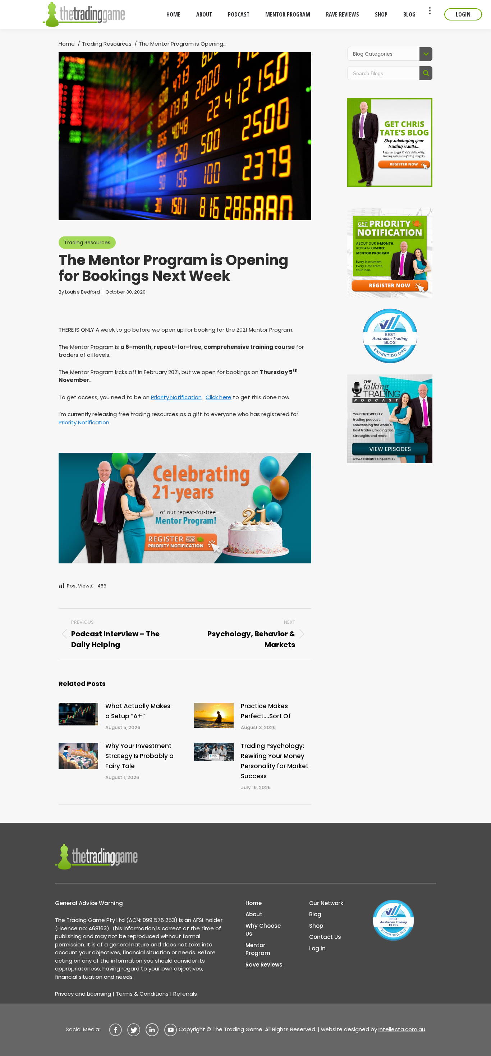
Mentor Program (258, 949)
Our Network (326, 903)
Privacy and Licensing (83, 993)
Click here (218, 397)
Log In (317, 948)
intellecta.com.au (401, 1029)
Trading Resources (87, 242)
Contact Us (325, 937)
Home (254, 903)
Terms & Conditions (142, 993)
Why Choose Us (263, 930)
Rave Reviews (264, 964)
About (254, 914)
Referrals (185, 993)
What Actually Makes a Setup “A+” (137, 711)
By (79, 292)
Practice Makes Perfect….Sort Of (266, 711)
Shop (316, 926)
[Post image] (78, 714)
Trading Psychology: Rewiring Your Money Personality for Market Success (274, 761)
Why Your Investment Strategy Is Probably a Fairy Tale (139, 756)
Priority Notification (176, 397)
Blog (315, 914)
